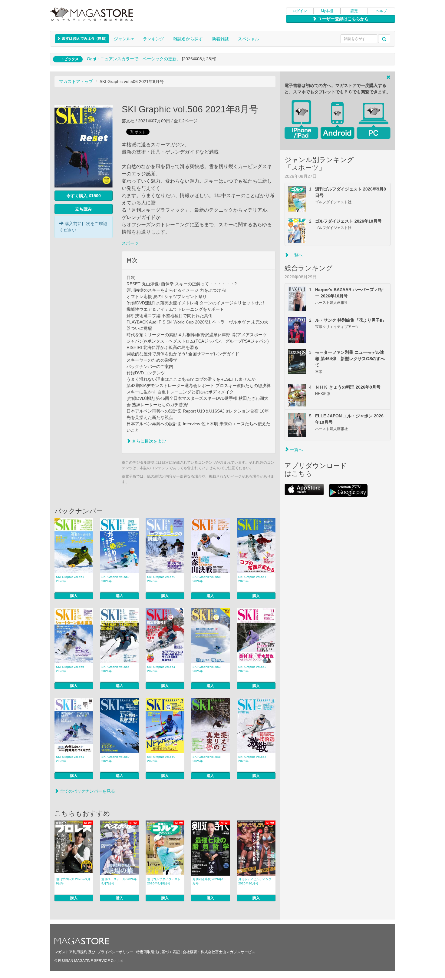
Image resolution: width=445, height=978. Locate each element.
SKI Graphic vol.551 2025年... (70, 759)
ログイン (299, 11)
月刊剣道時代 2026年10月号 (209, 881)
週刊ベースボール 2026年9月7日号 (119, 881)
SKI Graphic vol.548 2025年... (207, 759)
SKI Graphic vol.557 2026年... (252, 579)
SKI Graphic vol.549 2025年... (161, 759)
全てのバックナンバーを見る (87, 791)
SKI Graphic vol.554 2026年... (161, 669)
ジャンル (122, 38)
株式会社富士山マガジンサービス (228, 952)
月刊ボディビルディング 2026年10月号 (255, 881)
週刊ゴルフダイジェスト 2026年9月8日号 (163, 881)
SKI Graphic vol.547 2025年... (252, 759)
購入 (73, 596)
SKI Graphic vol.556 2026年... (70, 669)
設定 (354, 11)
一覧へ (296, 255)
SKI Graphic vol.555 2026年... (115, 669)
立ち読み (83, 209)
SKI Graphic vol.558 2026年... (207, 579)
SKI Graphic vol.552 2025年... (252, 669)
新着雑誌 (220, 38)
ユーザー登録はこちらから (343, 18)
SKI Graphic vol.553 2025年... (207, 669)
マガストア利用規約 (70, 952)
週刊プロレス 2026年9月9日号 (73, 881)
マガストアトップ (76, 81)
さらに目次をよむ (148, 441)
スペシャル (248, 38)
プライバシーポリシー (115, 952)
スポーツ (130, 243)
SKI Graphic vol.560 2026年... (115, 579)
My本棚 (327, 11)
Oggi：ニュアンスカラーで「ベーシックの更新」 (134, 58)
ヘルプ (381, 11)
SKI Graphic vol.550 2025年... (115, 759)
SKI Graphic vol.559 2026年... (161, 579)
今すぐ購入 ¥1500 (83, 195)
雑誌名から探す (188, 38)
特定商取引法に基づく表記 (158, 952)
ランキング (153, 38)
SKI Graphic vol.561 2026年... (70, 579)
